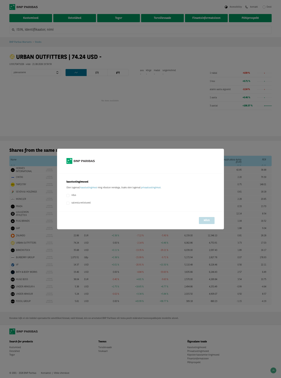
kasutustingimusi (88, 188)
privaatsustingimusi (151, 188)
